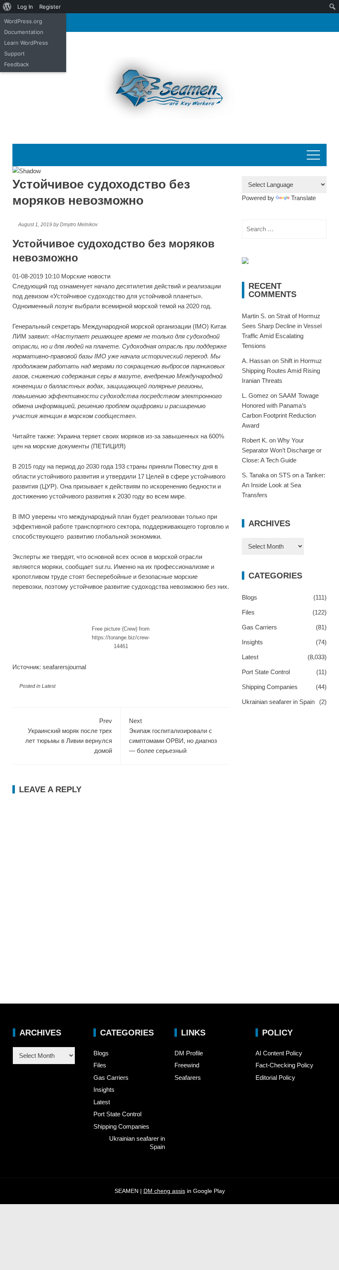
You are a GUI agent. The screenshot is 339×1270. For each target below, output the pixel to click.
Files (248, 612)
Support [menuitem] (14, 53)
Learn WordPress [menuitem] (26, 42)
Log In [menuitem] (25, 6)
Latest (48, 686)
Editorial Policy (275, 1077)
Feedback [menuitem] (16, 64)
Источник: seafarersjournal (49, 666)
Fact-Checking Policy (284, 1065)
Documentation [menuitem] (23, 32)
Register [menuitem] (50, 6)
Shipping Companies (270, 686)
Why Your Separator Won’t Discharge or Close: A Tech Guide (282, 450)
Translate (303, 197)
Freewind (186, 1065)
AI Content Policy (278, 1053)
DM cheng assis (164, 1191)
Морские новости (85, 276)
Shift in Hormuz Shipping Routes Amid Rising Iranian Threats (282, 370)
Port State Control (266, 671)
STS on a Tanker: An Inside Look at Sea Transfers (283, 485)
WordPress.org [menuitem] (23, 21)
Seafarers (187, 1077)
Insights (252, 642)
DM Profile (188, 1053)
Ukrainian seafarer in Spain (278, 701)
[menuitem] (7, 6)
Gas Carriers (259, 627)
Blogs (249, 597)
